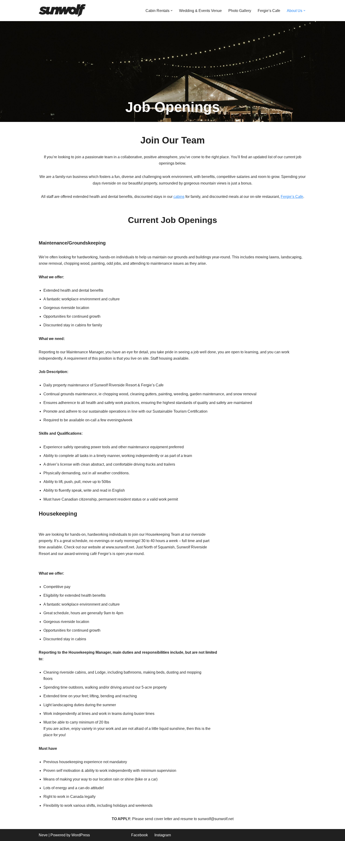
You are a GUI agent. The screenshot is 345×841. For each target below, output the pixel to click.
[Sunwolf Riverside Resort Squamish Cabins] (62, 10)
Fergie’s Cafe (269, 11)
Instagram (162, 835)
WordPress (80, 835)
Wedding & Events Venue (200, 11)
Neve (43, 835)
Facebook (139, 835)
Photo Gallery (239, 11)
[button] (171, 10)
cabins (178, 197)
